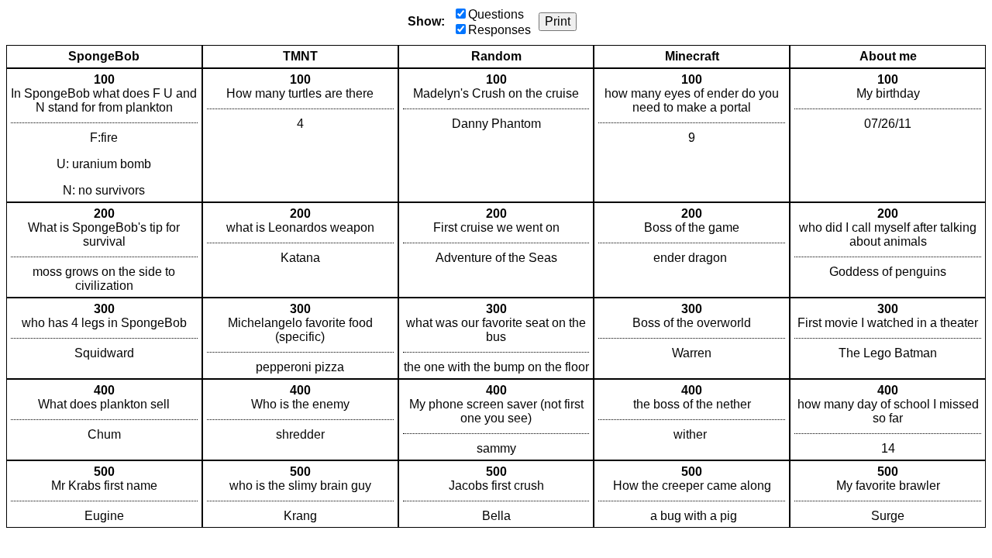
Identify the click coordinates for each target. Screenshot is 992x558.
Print (557, 21)
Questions (496, 14)
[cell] (104, 135)
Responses (499, 29)
